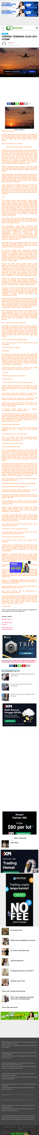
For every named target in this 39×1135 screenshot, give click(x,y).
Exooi (11, 43)
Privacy (32, 1127)
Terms (20, 1129)
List (19, 1127)
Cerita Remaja (31, 660)
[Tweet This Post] (13, 103)
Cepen (14, 660)
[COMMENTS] (30, 103)
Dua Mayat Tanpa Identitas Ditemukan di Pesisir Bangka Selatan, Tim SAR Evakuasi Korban (19, 1067)
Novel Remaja (29, 662)
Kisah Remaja (15, 662)
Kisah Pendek (6, 662)
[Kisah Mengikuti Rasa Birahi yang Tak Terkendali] (5, 676)
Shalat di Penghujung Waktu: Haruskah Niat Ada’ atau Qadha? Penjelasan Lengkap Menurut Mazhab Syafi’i (18, 1118)
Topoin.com (22, 1132)
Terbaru (6, 1127)
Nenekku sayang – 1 (7, 619)
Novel (22, 662)
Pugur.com (32, 1132)
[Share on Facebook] (9, 103)
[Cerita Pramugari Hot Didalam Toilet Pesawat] (5, 697)
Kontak (13, 1127)
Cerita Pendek (21, 660)
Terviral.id (8, 1133)
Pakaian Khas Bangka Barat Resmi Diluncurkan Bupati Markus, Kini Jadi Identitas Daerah (18, 1064)
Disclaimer (25, 1127)
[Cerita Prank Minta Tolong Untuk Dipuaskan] (5, 687)
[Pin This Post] (21, 103)
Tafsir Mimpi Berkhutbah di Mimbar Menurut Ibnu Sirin (18, 1116)
